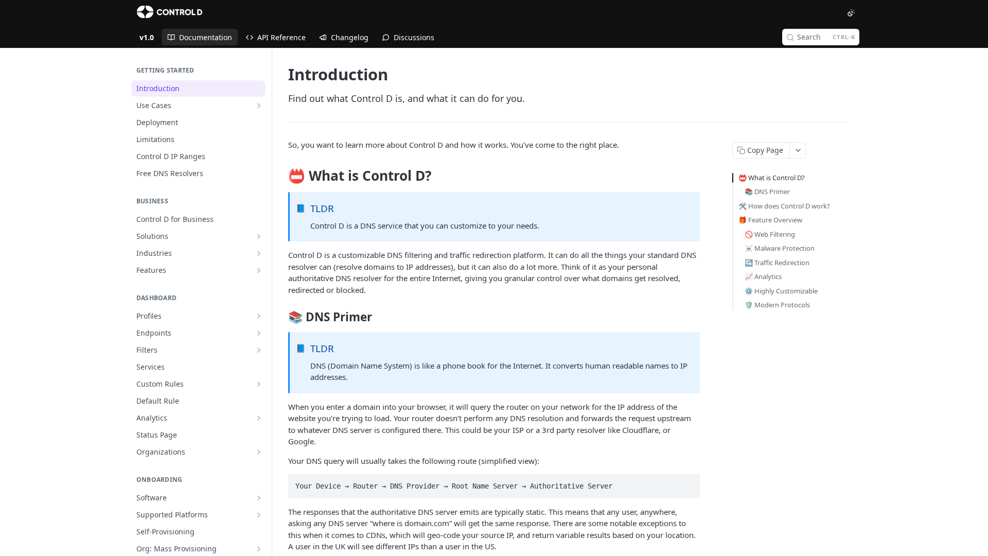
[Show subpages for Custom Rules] (259, 384)
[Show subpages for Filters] (259, 350)
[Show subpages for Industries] (259, 253)
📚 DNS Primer (767, 191)
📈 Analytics (763, 276)
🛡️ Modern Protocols (777, 304)
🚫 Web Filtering (770, 234)
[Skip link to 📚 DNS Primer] (281, 317)
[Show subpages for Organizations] (259, 452)
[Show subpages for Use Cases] (259, 105)
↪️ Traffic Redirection (777, 262)
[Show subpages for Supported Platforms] (259, 515)
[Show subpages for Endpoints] (259, 333)
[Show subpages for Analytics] (259, 418)
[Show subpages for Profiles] (259, 316)
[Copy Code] (687, 483)
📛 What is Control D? (771, 177)
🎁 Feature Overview (770, 219)
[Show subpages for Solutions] (259, 236)
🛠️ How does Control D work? (784, 206)
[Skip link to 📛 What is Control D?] (281, 176)
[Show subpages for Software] (259, 498)
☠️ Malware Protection (780, 248)
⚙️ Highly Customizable (781, 291)
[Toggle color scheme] (851, 13)
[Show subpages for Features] (259, 270)
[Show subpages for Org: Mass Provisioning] (259, 549)
